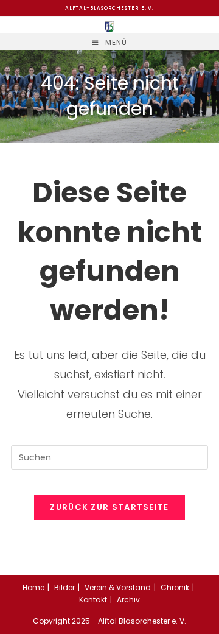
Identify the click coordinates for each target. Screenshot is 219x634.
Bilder (64, 587)
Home (33, 587)
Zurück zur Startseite (109, 507)
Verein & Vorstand (118, 587)
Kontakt (93, 599)
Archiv (128, 599)
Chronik (175, 587)
